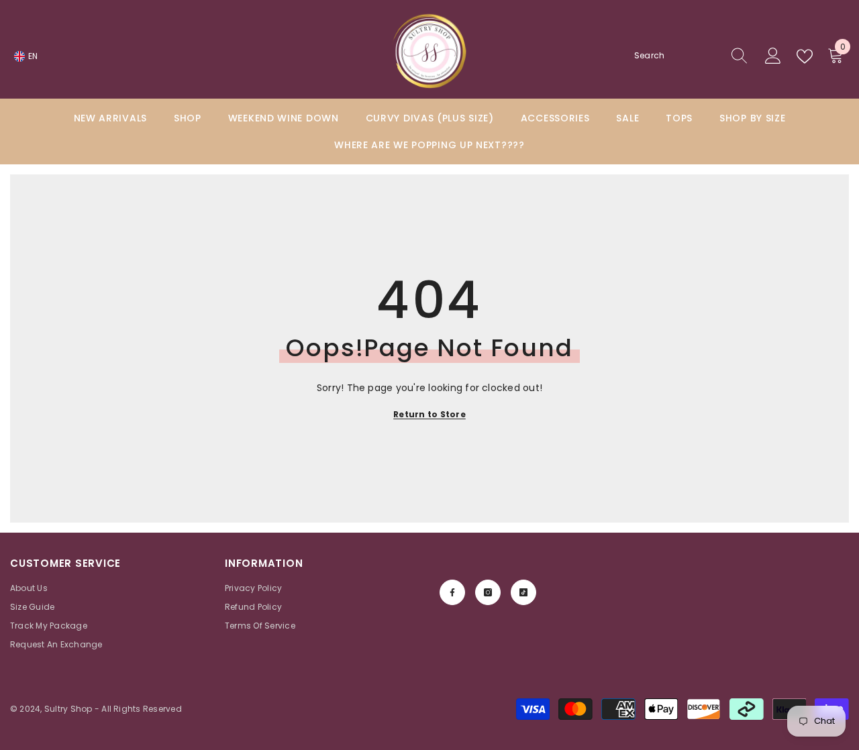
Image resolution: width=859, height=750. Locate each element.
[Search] (691, 56)
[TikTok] (523, 592)
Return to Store (429, 414)
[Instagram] (488, 592)
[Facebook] (452, 592)
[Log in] (773, 56)
